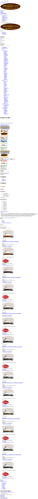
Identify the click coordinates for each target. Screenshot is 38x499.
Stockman (5, 75)
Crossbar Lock (6, 60)
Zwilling (5, 102)
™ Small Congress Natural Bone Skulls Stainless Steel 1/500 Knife (12, 346)
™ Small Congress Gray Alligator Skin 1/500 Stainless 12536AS (11, 454)
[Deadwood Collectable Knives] (10, 9)
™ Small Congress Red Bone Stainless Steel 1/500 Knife (10, 241)
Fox (4, 87)
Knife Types (4, 50)
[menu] (19, 18)
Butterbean (5, 53)
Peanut (5, 70)
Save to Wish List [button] (11, 334)
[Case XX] (5, 262)
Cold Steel (5, 85)
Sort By (1, 228)
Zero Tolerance (6, 101)
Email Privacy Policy (6, 173)
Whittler (5, 78)
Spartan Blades (6, 97)
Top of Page (4, 32)
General (1, 125)
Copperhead (6, 58)
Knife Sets (3, 103)
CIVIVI (5, 84)
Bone (4, 202)
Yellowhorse (6, 100)
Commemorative (6, 104)
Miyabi (5, 92)
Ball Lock (5, 52)
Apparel (5, 108)
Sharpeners (5, 111)
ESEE (5, 86)
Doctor (5, 61)
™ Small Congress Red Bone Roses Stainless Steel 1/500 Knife (11, 277)
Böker (5, 82)
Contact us (1, 12)
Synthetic (5, 204)
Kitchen (5, 67)
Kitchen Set (6, 107)
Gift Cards (3, 488)
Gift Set (5, 106)
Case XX (5, 83)
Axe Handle (6, 51)
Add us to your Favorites (4, 497)
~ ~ (5, 246)
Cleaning (5, 109)
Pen (4, 72)
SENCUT (5, 95)
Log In (7, 1)
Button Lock (6, 54)
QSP (4, 93)
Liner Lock (5, 68)
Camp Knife (6, 55)
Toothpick (5, 77)
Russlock (5, 73)
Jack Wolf (5, 89)
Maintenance (6, 110)
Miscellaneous (6, 113)
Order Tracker (4, 483)
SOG (5, 96)
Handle (6, 125)
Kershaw (5, 90)
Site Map (3, 495)
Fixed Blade (6, 62)
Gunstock (5, 64)
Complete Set (6, 105)
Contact (3, 486)
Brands (3, 80)
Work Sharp (6, 99)
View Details (4, 264)
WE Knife (5, 98)
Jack (4, 66)
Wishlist (3, 487)
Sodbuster (5, 74)
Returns (3, 485)
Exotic (4, 203)
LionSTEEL (6, 91)
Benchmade (6, 81)
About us (1, 11)
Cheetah (5, 57)
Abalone (5, 201)
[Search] (9, 38)
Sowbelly (5, 76)
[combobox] (4, 38)
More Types (6, 79)
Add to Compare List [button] (5, 334)
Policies (3, 484)
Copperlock (6, 59)
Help (1, 495)
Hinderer (5, 88)
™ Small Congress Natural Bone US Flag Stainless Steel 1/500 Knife (12, 382)
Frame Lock (6, 63)
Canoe (5, 56)
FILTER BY (4, 33)
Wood (4, 205)
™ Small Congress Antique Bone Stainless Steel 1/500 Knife (11, 418)
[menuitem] (4, 15)
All (7, 125)
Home (1, 42)
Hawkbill (5, 65)
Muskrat (5, 71)
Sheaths (5, 112)
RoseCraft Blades (6, 94)
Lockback (5, 69)
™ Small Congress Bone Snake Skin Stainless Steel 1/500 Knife (11, 313)
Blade (4, 125)
